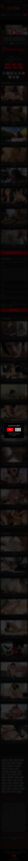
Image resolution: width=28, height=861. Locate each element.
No (18, 429)
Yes (10, 429)
